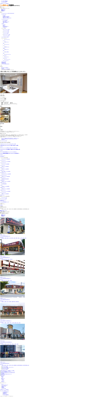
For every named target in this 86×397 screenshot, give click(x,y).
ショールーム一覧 (4, 2)
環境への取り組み (5, 22)
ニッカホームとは (4, 14)
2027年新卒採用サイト (6, 26)
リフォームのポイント (4, 385)
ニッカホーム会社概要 (4, 1)
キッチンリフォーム (4, 197)
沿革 (3, 25)
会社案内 (3, 23)
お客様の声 (4, 63)
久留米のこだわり (4, 386)
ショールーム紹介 (4, 388)
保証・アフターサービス (6, 21)
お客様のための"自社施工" (6, 16)
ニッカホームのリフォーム (8, 13)
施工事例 (4, 62)
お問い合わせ (3, 9)
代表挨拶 (4, 15)
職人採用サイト (5, 393)
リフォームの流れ (5, 20)
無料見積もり (3, 215)
